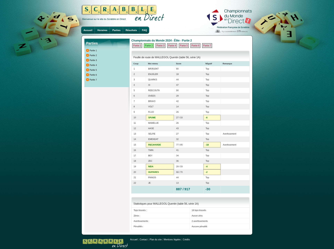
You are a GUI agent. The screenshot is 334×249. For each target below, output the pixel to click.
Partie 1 (93, 50)
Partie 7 (93, 80)
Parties (116, 30)
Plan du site (156, 239)
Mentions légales (172, 239)
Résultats (131, 30)
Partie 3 (93, 60)
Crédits (186, 239)
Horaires (102, 30)
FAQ (144, 30)
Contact (144, 239)
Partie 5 (93, 70)
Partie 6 (93, 75)
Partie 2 (93, 55)
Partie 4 (93, 65)
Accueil (88, 30)
